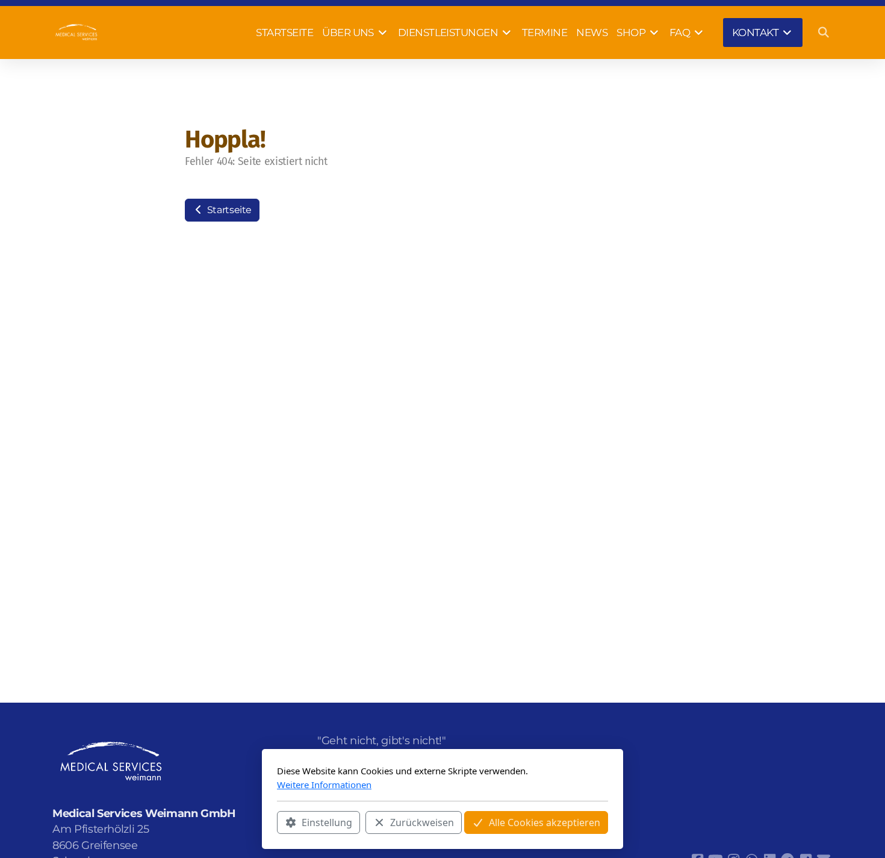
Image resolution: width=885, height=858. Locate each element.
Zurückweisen (422, 822)
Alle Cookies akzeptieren (544, 822)
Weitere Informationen (324, 785)
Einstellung (327, 822)
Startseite (228, 210)
